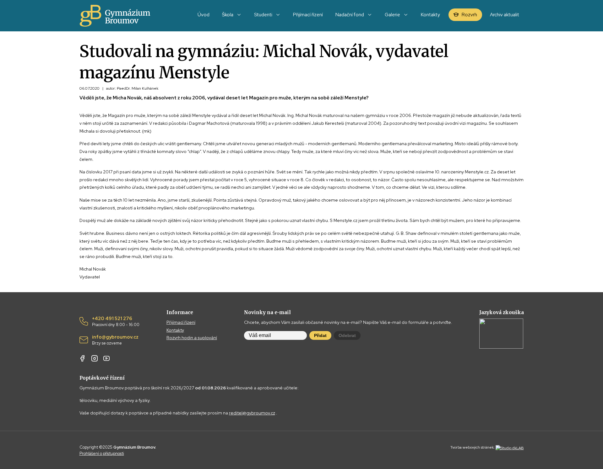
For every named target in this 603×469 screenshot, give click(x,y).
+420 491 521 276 (115, 322)
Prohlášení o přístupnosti (101, 453)
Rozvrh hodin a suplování (191, 337)
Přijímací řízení (180, 322)
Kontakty (175, 330)
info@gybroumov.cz (115, 340)
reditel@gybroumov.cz (252, 413)
